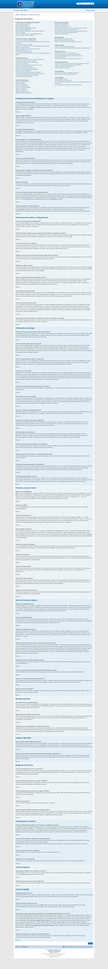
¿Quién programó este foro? (61, 79)
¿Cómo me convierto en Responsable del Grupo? (66, 29)
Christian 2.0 (56, 950)
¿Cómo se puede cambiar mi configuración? (26, 40)
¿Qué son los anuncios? (21, 88)
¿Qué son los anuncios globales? (23, 87)
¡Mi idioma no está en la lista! (22, 47)
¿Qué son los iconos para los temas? (24, 93)
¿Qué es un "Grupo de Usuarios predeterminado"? (66, 32)
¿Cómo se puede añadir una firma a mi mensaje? (27, 62)
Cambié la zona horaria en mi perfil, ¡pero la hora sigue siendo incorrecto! (32, 46)
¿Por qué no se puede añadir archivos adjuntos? (27, 69)
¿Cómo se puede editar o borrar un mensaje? (26, 61)
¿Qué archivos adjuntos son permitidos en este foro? (67, 72)
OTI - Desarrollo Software (56, 949)
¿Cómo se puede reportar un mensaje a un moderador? (28, 72)
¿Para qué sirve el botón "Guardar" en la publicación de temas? (30, 73)
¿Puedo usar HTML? (20, 83)
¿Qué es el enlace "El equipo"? (62, 34)
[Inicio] (26, 4)
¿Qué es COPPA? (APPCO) (22, 25)
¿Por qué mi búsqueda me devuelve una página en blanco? (68, 55)
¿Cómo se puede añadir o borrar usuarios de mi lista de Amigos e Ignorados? (72, 48)
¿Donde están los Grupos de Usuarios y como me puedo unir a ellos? (71, 28)
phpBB (41, 270)
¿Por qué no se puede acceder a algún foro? (26, 68)
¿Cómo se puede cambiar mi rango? (24, 51)
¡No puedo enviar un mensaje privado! (63, 38)
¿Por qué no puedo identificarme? (23, 29)
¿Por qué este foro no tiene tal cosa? (63, 80)
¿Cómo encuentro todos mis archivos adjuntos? (66, 74)
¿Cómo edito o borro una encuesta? (24, 66)
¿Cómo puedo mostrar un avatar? (23, 50)
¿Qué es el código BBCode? (22, 81)
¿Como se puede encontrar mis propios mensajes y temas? (68, 58)
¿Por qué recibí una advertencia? (23, 70)
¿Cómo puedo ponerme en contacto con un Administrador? (68, 84)
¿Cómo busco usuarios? (60, 57)
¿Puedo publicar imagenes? (22, 85)
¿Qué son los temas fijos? (21, 90)
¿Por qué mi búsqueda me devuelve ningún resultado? (67, 54)
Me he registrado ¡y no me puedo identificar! (26, 28)
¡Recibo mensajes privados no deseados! (64, 40)
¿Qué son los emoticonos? (22, 84)
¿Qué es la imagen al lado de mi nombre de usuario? (28, 48)
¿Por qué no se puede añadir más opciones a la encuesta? (29, 65)
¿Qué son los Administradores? (62, 24)
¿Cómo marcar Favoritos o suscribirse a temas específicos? (68, 65)
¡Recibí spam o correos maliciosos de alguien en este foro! (68, 41)
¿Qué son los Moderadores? (61, 25)
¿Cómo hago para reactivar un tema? (24, 76)
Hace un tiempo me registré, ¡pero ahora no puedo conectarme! (30, 31)
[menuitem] (26, 10)
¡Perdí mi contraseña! (20, 32)
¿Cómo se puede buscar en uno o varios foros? (66, 53)
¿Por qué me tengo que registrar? (23, 24)
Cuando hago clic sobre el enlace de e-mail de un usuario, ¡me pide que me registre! (33, 54)
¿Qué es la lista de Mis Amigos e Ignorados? (65, 46)
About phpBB (64, 896)
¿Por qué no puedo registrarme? (23, 26)
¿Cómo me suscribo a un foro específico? (64, 66)
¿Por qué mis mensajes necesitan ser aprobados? (27, 75)
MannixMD (58, 951)
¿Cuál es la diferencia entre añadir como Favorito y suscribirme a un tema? (72, 63)
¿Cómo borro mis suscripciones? (62, 67)
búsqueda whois (69, 917)
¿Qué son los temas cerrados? (23, 91)
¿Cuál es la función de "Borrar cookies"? (25, 35)
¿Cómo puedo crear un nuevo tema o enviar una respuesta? (29, 59)
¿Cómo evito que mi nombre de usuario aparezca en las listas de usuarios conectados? (33, 42)
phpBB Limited (79, 894)
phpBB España (59, 955)
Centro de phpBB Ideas (22, 906)
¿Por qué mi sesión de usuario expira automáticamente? (28, 34)
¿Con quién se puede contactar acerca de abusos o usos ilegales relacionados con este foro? (73, 82)
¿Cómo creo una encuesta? (22, 63)
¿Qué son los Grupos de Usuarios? (63, 26)
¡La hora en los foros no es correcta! (24, 44)
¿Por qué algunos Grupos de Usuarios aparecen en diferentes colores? (71, 31)
